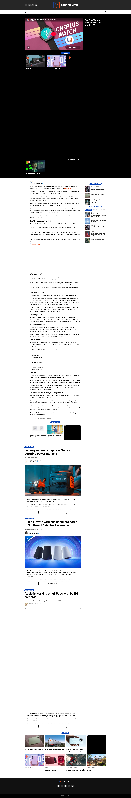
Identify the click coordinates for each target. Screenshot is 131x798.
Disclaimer (81, 790)
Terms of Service (61, 790)
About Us (41, 790)
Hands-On (54, 12)
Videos (33, 12)
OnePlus (41, 418)
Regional (97, 12)
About (65, 15)
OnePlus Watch (47, 418)
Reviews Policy (49, 790)
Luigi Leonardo (33, 605)
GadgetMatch (39, 183)
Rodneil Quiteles (34, 533)
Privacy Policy (72, 790)
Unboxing (46, 12)
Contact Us (89, 790)
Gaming (74, 12)
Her (79, 12)
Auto (83, 12)
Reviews (38, 12)
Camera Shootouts (64, 12)
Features (89, 12)
